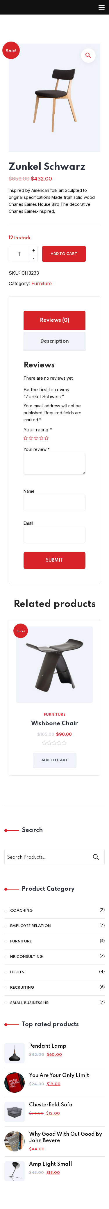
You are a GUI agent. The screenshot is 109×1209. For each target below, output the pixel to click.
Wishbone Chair (54, 724)
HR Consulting (26, 957)
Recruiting (22, 988)
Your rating (38, 430)
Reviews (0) (54, 320)
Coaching (21, 910)
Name (29, 491)
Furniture (41, 283)
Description (54, 341)
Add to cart (64, 254)
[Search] (96, 857)
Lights (17, 972)
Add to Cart (54, 760)
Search (32, 830)
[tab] (54, 320)
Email (28, 523)
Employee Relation (30, 926)
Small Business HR (29, 1003)
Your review (37, 449)
